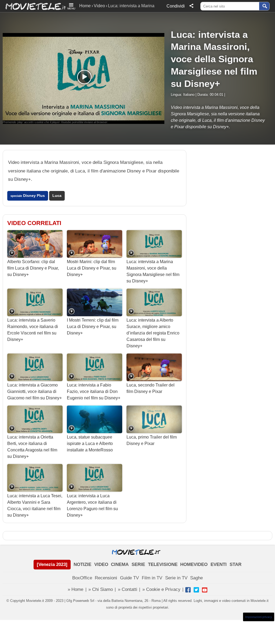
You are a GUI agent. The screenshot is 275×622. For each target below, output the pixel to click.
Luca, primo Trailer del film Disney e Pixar (151, 440)
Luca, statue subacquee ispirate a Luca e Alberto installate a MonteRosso (90, 443)
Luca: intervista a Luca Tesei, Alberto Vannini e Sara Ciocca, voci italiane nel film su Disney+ (34, 505)
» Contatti (127, 589)
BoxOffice (82, 577)
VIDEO (101, 564)
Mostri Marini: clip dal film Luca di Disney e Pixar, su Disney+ (91, 268)
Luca (56, 196)
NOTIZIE (82, 564)
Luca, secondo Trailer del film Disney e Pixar (150, 388)
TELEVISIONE (163, 564)
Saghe (196, 577)
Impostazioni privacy (258, 617)
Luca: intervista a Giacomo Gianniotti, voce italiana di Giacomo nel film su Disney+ (34, 391)
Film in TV (152, 577)
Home (85, 5)
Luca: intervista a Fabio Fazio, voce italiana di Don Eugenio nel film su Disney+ (93, 391)
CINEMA (120, 564)
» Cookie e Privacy (161, 589)
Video (99, 5)
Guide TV (129, 577)
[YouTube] (204, 589)
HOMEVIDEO (194, 564)
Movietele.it (33, 6)
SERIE (138, 564)
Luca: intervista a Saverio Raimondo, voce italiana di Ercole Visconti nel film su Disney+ (32, 330)
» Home (75, 589)
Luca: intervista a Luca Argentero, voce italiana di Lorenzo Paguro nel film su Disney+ (92, 505)
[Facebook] (188, 589)
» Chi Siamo (100, 589)
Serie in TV (176, 577)
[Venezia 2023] (52, 564)
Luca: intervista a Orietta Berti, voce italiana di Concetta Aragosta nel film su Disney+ (32, 447)
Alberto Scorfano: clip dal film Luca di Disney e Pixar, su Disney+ (33, 268)
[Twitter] (196, 589)
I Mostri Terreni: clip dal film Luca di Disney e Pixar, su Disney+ (92, 326)
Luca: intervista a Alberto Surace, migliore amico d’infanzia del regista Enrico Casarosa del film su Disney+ (152, 333)
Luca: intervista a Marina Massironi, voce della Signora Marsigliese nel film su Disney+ (152, 271)
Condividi (176, 6)
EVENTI (219, 564)
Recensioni (106, 577)
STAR (235, 564)
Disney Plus (27, 196)
